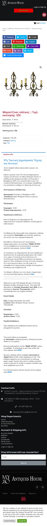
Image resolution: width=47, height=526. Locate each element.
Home (5, 28)
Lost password (6, 444)
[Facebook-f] (37, 487)
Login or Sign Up (40, 7)
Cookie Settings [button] (9, 521)
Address (4, 435)
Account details (7, 433)
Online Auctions (7, 422)
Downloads (5, 439)
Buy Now (4, 426)
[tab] (23, 154)
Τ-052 (8, 143)
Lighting (10, 28)
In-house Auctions (8, 424)
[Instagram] (43, 487)
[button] (23, 11)
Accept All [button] (22, 521)
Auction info (8, 154)
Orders (3, 437)
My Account (5, 441)
